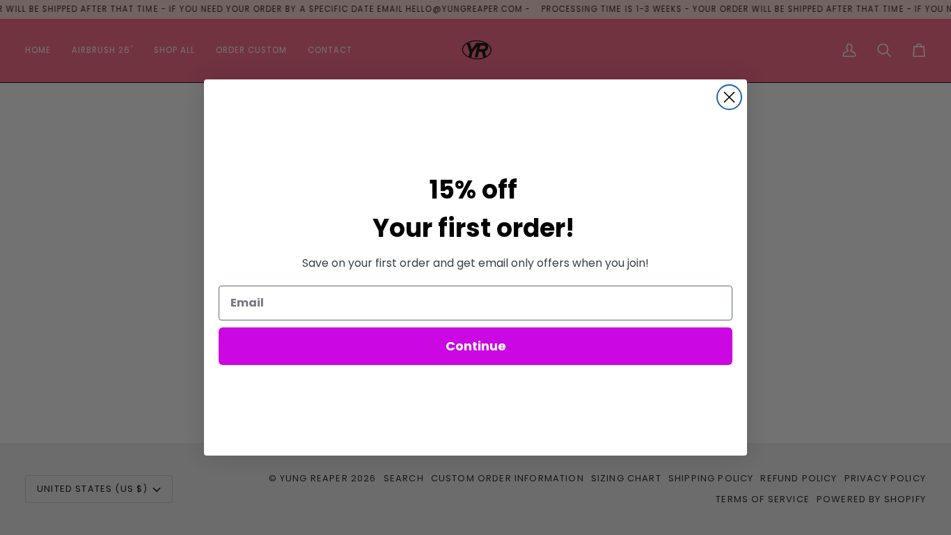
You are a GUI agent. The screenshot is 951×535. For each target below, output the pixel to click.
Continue (476, 346)
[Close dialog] (729, 97)
